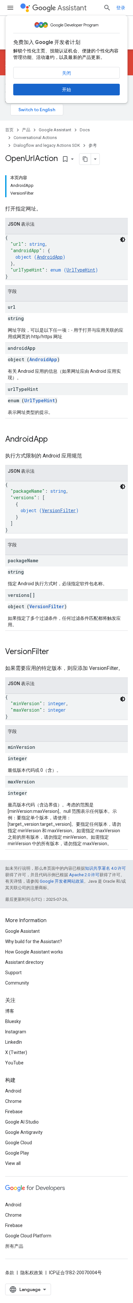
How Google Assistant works (34, 951)
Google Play (17, 1153)
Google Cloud (18, 1142)
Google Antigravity (24, 1132)
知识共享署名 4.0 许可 (105, 868)
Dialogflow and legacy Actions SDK (47, 145)
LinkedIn (13, 1042)
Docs (85, 129)
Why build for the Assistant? (33, 941)
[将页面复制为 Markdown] (85, 159)
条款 (9, 1272)
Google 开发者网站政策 (62, 881)
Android (13, 1090)
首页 (9, 129)
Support (13, 972)
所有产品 (14, 1246)
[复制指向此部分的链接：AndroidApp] (54, 440)
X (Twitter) (16, 1052)
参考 (92, 145)
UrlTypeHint (80, 270)
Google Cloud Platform (28, 1235)
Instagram (15, 1031)
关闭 (66, 73)
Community (17, 982)
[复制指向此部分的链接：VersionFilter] (55, 652)
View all (13, 1163)
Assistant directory (24, 962)
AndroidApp (50, 257)
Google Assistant (55, 129)
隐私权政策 (31, 1272)
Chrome (13, 1101)
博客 (9, 1011)
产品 (26, 129)
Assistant (72, 8)
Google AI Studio (22, 1122)
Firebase (14, 1111)
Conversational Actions (35, 137)
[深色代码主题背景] (123, 239)
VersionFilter (59, 510)
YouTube (14, 1062)
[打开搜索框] (107, 8)
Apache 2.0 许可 (84, 874)
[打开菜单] (10, 8)
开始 (66, 89)
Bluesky (13, 1021)
